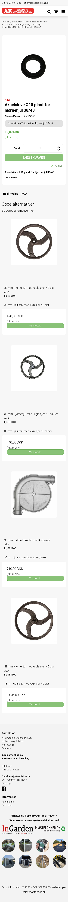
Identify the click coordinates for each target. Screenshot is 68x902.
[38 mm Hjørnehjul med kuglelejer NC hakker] (34, 377)
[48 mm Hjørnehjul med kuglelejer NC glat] (34, 630)
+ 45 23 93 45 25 (12, 3)
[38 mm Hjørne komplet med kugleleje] (34, 503)
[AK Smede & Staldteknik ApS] (18, 10)
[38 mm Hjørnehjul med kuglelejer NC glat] (34, 251)
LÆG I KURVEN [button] (34, 158)
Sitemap (6, 783)
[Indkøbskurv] (56, 12)
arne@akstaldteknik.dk (37, 3)
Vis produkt (35, 325)
